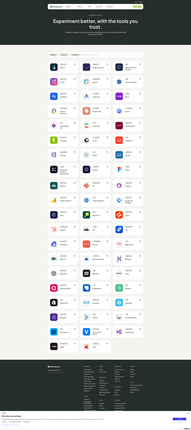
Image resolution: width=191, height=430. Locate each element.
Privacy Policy (133, 387)
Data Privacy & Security (89, 383)
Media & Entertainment (104, 392)
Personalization (87, 408)
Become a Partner (119, 405)
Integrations (87, 390)
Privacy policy (15, 425)
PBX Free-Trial (87, 374)
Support (132, 376)
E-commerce (102, 385)
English (4, 413)
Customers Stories (119, 369)
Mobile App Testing (88, 376)
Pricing (101, 369)
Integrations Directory (120, 408)
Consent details (5, 425)
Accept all (179, 419)
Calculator (117, 379)
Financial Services (103, 383)
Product (101, 405)
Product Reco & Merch (89, 379)
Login (135, 2)
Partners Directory (119, 410)
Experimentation (88, 369)
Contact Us (133, 374)
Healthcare (102, 380)
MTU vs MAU (102, 372)
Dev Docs (117, 374)
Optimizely (117, 390)
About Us (132, 369)
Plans (89, 6)
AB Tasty (117, 394)
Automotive (102, 387)
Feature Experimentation (90, 410)
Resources (99, 6)
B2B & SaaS (102, 394)
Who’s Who (117, 381)
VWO (116, 392)
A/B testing (86, 399)
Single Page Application (90, 386)
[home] (56, 7)
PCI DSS (132, 392)
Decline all (179, 422)
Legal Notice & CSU (135, 390)
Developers (102, 408)
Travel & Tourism (103, 390)
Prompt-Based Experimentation (88, 402)
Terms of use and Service (136, 385)
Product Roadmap (119, 376)
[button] (140, 1)
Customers (110, 6)
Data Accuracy (87, 381)
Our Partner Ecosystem (120, 403)
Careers (132, 372)
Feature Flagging (88, 405)
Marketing (101, 403)
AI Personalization (88, 388)
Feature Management (89, 372)
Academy (117, 372)
